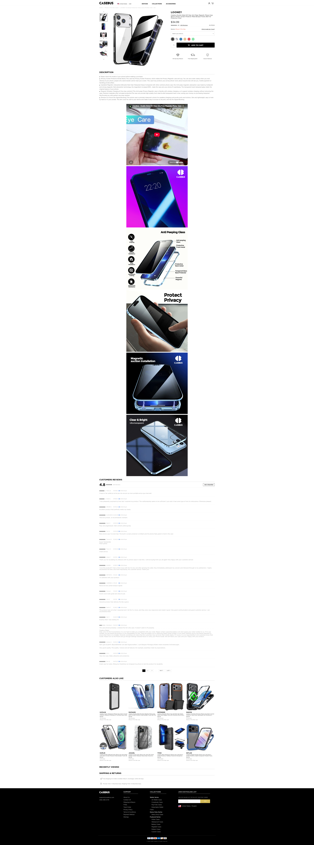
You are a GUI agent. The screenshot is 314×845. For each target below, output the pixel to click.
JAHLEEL (132, 753)
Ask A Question (208, 484)
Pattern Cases (156, 829)
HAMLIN (102, 753)
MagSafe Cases (156, 827)
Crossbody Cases (157, 802)
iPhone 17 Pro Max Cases (111, 7)
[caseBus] (106, 3)
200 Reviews (184, 25)
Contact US (127, 800)
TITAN (159, 753)
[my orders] (209, 3)
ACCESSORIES (171, 4)
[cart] (212, 3)
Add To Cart (197, 45)
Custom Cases (156, 831)
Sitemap (126, 817)
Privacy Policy (127, 809)
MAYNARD (132, 712)
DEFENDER (161, 712)
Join (205, 801)
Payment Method (128, 814)
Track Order (127, 807)
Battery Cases (156, 824)
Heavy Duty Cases (157, 814)
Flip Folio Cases (157, 804)
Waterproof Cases (157, 822)
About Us (126, 797)
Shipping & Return (129, 802)
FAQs (125, 804)
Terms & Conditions (129, 812)
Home (101, 7)
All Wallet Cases (157, 800)
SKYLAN (189, 753)
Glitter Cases (156, 819)
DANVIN (189, 712)
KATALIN (103, 712)
